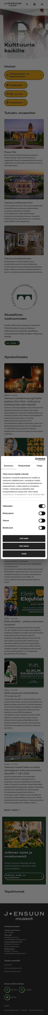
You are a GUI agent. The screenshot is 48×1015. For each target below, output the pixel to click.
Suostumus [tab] (8, 466)
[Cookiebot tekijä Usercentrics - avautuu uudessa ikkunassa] (35, 459)
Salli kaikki (24, 538)
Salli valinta (24, 546)
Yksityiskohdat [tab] (24, 466)
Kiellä (24, 554)
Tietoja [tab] (39, 466)
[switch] (42, 513)
